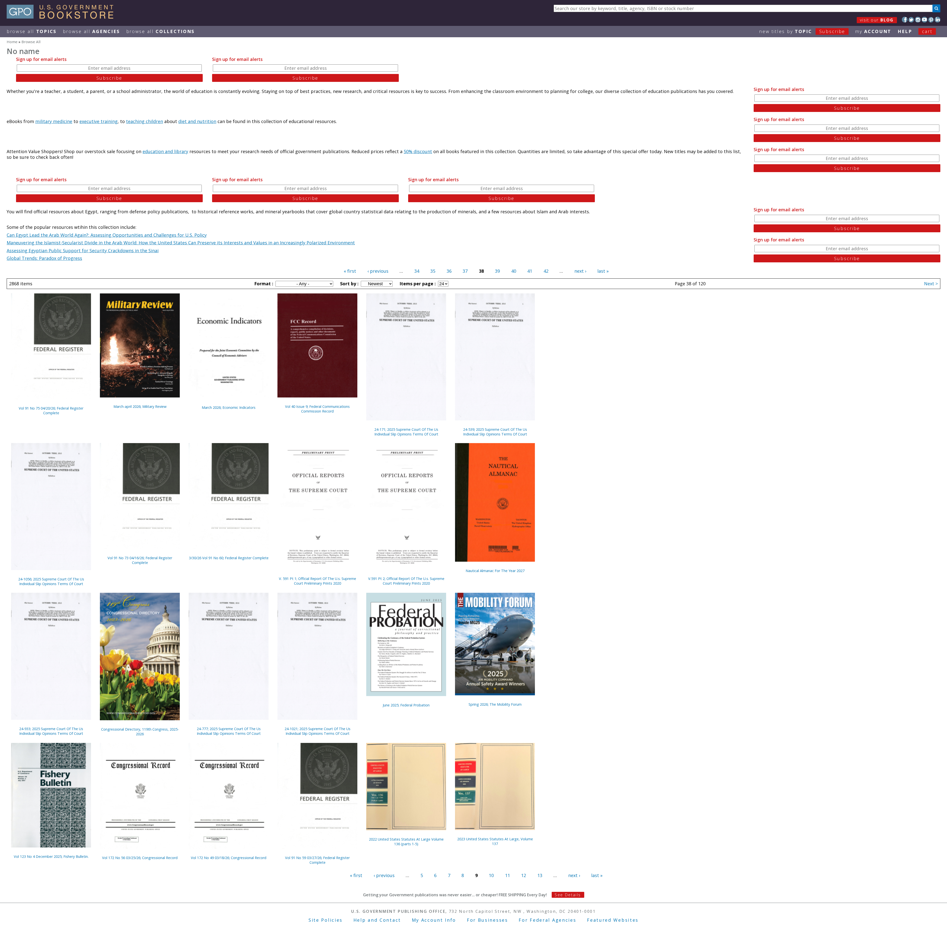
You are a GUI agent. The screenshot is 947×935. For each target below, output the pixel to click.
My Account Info (434, 920)
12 (523, 875)
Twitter (911, 19)
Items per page (417, 284)
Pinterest (931, 19)
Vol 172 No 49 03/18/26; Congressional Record (228, 857)
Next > (931, 284)
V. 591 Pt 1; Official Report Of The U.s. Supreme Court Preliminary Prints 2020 (317, 581)
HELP (905, 31)
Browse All (31, 31)
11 (507, 875)
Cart (927, 31)
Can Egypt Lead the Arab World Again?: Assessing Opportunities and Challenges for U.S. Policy (107, 235)
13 (539, 875)
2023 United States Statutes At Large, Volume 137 (495, 841)
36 (449, 271)
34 (416, 271)
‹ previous (377, 271)
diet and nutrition (197, 121)
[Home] (62, 17)
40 (513, 271)
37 (465, 271)
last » (603, 271)
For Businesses (487, 920)
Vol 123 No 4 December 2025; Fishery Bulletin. (51, 856)
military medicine (53, 121)
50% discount (418, 151)
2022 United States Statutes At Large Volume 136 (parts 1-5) (406, 841)
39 (497, 271)
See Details (568, 895)
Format (263, 284)
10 (491, 875)
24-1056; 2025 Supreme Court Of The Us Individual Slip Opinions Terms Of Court (51, 581)
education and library (165, 151)
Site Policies (326, 920)
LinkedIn (937, 19)
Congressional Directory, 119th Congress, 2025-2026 (140, 731)
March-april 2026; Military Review (139, 406)
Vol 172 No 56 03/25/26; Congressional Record (140, 857)
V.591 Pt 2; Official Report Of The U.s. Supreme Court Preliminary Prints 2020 (406, 581)
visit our (877, 20)
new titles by (802, 31)
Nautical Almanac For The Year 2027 (495, 570)
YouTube (924, 19)
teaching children (144, 121)
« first (350, 271)
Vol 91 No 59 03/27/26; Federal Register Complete (317, 860)
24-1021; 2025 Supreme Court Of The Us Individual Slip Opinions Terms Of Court (317, 731)
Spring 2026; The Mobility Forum (495, 704)
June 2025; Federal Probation (406, 705)
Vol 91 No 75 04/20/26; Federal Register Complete (51, 410)
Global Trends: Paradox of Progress (44, 258)
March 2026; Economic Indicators (228, 407)
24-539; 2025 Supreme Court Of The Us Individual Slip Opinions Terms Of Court (495, 431)
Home (12, 41)
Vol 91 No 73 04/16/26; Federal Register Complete (140, 560)
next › (580, 271)
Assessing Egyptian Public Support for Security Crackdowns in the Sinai (83, 250)
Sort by (348, 284)
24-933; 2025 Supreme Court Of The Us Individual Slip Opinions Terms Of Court (51, 731)
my (873, 31)
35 (432, 271)
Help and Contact (377, 920)
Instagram (918, 19)
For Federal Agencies (547, 920)
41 (529, 271)
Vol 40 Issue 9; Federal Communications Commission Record (317, 409)
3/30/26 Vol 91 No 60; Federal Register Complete (229, 558)
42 (546, 271)
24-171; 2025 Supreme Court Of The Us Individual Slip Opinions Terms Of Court (406, 431)
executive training (98, 121)
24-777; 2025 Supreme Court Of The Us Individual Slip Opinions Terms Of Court (229, 731)
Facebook (905, 19)
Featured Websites (612, 920)
